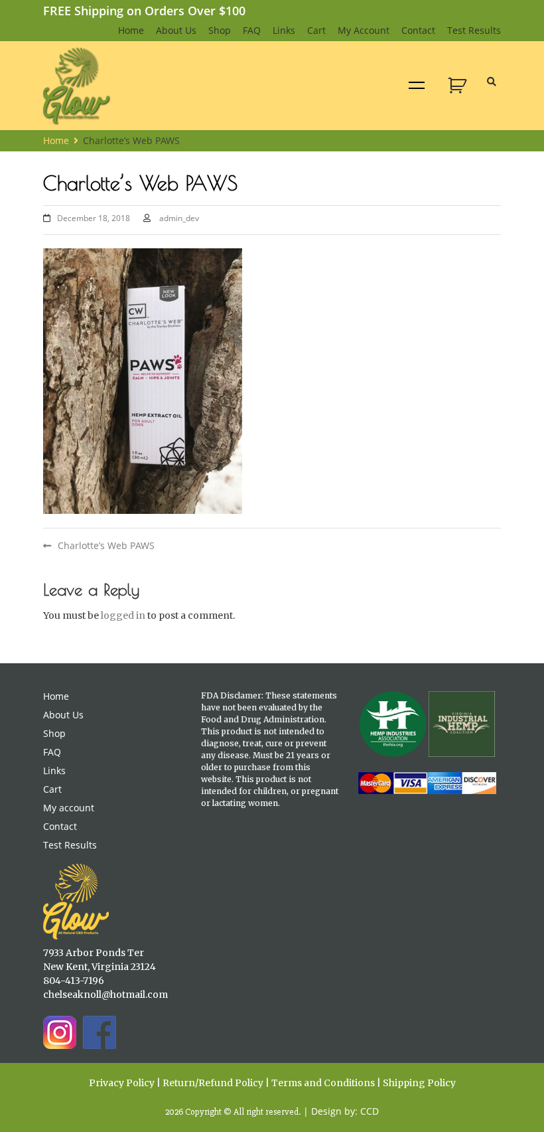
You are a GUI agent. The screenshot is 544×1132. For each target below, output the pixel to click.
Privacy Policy (122, 1083)
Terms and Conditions (323, 1083)
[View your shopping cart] (459, 92)
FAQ (252, 30)
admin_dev (179, 218)
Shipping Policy (419, 1083)
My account (363, 30)
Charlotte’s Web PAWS (106, 545)
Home (131, 30)
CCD (369, 1111)
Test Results (474, 30)
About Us (176, 30)
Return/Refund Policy (213, 1083)
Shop (219, 30)
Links (284, 30)
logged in (123, 615)
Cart (316, 30)
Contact (418, 30)
